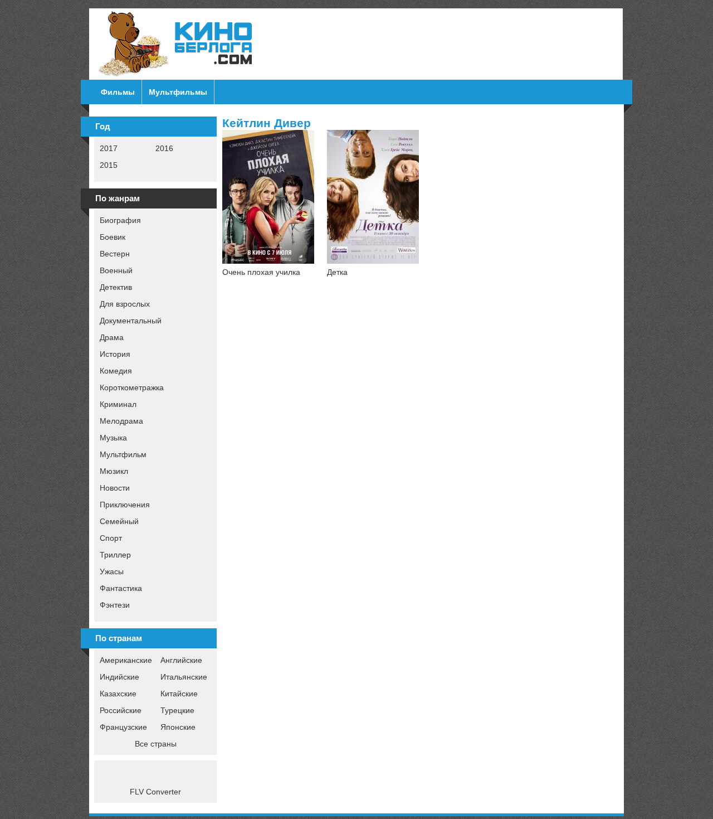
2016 (164, 148)
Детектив (116, 287)
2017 (109, 148)
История (115, 354)
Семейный (119, 521)
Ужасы (112, 571)
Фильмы (118, 92)
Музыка (113, 437)
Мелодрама (121, 420)
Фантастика (121, 588)
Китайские (179, 693)
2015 (109, 165)
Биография (120, 220)
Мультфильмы (178, 92)
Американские (126, 660)
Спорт (111, 538)
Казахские (118, 693)
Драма (112, 337)
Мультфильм (123, 454)
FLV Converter (155, 791)
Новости (115, 487)
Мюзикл (114, 471)
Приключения (125, 504)
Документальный (131, 320)
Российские (120, 710)
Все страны (156, 743)
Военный (116, 270)
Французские (123, 727)
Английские (181, 660)
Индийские (119, 676)
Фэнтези (115, 604)
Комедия (116, 370)
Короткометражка (132, 387)
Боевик (112, 236)
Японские (178, 727)
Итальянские (183, 676)
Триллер (115, 554)
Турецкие (177, 710)
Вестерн (115, 253)
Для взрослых (125, 303)
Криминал (118, 404)
